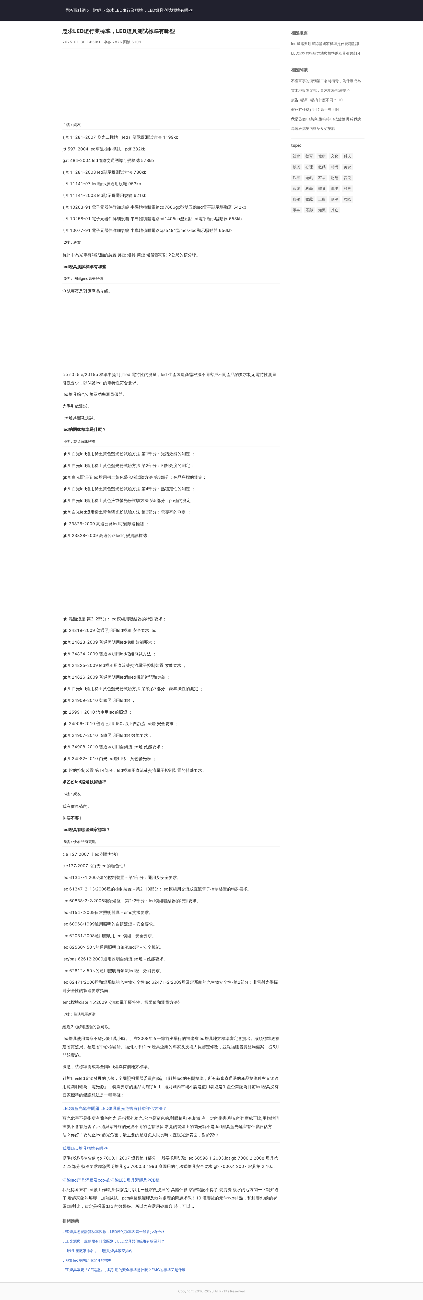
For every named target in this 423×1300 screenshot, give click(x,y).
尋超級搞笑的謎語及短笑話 (313, 128)
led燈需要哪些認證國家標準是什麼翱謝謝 (325, 43)
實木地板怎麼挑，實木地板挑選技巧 (320, 90)
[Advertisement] (171, 82)
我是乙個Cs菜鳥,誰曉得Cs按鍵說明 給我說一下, (330, 119)
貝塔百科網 (75, 10)
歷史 (347, 188)
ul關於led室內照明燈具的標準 (87, 1260)
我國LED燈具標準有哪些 (85, 1148)
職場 (334, 188)
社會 (296, 156)
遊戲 (309, 177)
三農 (322, 199)
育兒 (347, 177)
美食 (347, 167)
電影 (309, 210)
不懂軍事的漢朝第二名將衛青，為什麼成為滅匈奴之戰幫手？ (340, 81)
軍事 (296, 210)
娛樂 (296, 167)
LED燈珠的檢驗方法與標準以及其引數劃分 (326, 53)
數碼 (322, 167)
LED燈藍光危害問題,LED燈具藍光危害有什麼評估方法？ (114, 1108)
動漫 (334, 199)
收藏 (309, 199)
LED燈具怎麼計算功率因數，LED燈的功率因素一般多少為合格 (113, 1231)
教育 (309, 156)
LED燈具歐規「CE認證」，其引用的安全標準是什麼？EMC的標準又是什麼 (124, 1269)
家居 (322, 177)
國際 (347, 199)
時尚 (334, 167)
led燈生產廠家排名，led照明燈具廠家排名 (97, 1250)
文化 (334, 156)
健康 (322, 156)
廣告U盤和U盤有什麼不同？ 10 (317, 100)
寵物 (296, 199)
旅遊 (296, 188)
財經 (97, 10)
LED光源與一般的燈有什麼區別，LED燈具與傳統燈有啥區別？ (113, 1241)
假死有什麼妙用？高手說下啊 (315, 109)
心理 (309, 167)
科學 (309, 188)
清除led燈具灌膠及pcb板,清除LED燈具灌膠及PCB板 (111, 1180)
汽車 (296, 177)
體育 (322, 188)
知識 (322, 210)
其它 (334, 210)
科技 (347, 156)
